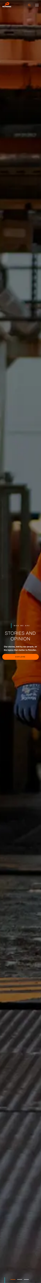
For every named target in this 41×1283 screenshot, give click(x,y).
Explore (20, 657)
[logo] (10, 5)
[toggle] (37, 5)
